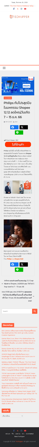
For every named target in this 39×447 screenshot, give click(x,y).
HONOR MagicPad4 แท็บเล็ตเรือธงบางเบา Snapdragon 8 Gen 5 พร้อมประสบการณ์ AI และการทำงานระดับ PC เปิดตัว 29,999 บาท (18, 356)
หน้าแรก (8, 434)
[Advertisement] (19, 44)
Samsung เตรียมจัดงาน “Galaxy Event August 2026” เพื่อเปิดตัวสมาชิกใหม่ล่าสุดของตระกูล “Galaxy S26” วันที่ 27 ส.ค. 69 (19, 393)
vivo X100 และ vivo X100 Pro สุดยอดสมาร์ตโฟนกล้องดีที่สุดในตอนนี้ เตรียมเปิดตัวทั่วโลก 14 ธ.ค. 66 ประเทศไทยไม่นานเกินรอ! (17, 296)
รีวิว (13, 434)
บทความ (17, 434)
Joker (16, 122)
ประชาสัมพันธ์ (8, 98)
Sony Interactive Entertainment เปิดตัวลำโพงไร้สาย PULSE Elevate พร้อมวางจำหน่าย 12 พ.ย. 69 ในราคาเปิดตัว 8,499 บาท (19, 401)
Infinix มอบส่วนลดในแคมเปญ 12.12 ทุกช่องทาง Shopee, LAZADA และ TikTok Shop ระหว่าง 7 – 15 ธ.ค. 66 (19, 283)
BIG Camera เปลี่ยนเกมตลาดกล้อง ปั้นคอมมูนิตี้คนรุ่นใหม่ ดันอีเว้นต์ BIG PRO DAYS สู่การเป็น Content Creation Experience (19, 333)
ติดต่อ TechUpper (19, 436)
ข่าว (23, 434)
